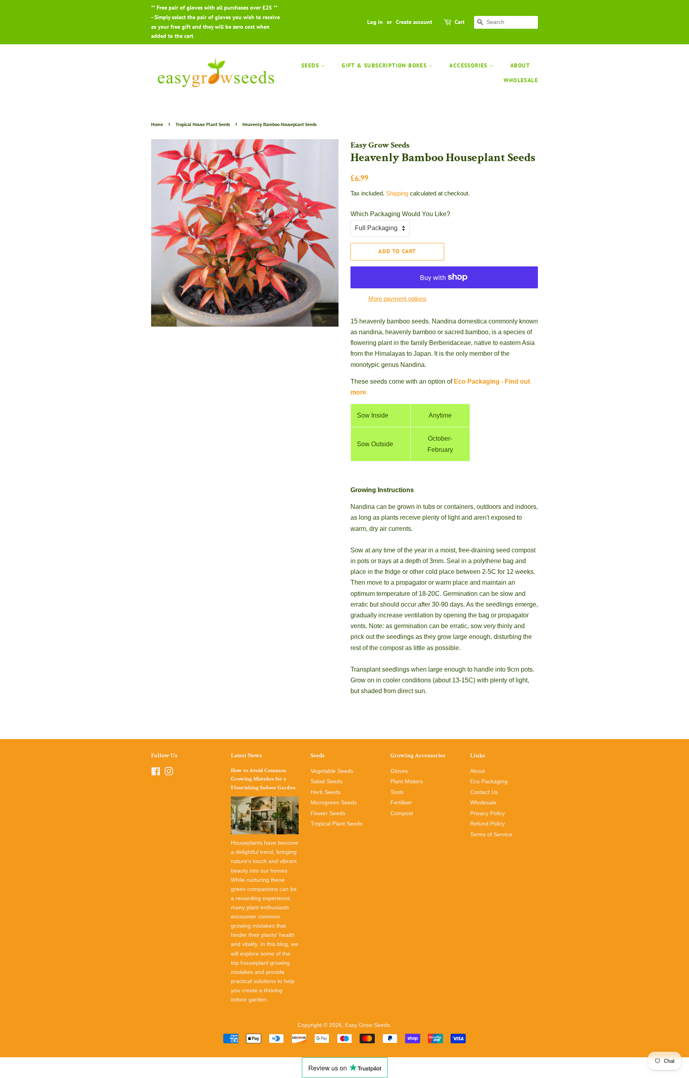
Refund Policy (487, 824)
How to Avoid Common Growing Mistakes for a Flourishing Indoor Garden (263, 779)
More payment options (397, 298)
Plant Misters (406, 781)
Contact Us (484, 792)
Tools (397, 792)
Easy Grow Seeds (367, 1025)
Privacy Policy (487, 813)
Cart (460, 22)
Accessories (469, 65)
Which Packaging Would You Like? (400, 214)
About (520, 65)
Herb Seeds (326, 792)
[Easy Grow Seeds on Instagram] (168, 773)
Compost (401, 813)
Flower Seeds (328, 813)
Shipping (397, 193)
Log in (375, 22)
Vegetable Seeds (332, 771)
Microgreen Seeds (334, 803)
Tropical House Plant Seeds (202, 124)
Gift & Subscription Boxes (385, 65)
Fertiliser (401, 803)
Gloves (399, 771)
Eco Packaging (489, 781)
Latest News (246, 755)
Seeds (311, 65)
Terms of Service (491, 835)
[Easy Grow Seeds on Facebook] (155, 773)
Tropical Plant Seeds (336, 824)
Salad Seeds (327, 781)
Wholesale (521, 80)
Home (157, 124)
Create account (414, 22)
